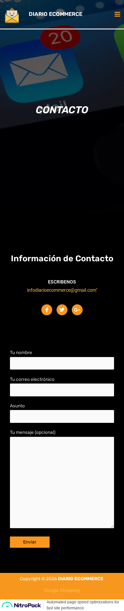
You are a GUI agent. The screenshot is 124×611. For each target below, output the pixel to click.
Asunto (17, 405)
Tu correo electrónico (32, 379)
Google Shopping (62, 590)
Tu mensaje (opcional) (33, 432)
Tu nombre (21, 352)
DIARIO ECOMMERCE (55, 14)
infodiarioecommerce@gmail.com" (62, 290)
